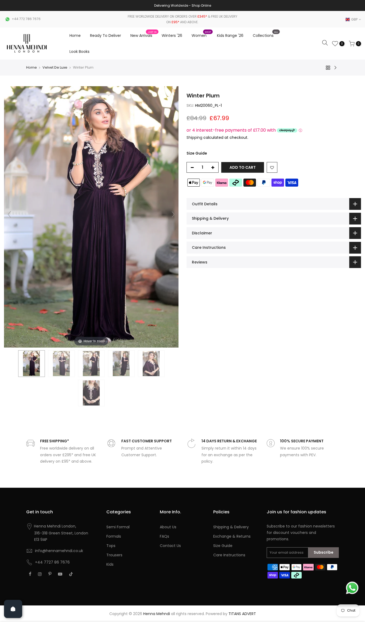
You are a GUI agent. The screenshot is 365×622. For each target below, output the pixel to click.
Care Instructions (229, 555)
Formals (113, 536)
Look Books (79, 51)
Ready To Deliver (105, 35)
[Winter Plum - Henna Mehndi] (31, 363)
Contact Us (170, 545)
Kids (110, 564)
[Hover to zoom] (91, 216)
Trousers (114, 555)
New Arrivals (143, 34)
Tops (110, 545)
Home (75, 35)
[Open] (13, 609)
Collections (265, 34)
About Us (168, 527)
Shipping (194, 137)
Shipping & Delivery (231, 527)
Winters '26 (172, 35)
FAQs (164, 536)
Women (201, 34)
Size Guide (197, 153)
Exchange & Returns (232, 536)
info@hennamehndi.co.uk (59, 550)
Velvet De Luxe (54, 67)
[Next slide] (173, 214)
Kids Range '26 (230, 35)
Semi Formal (118, 527)
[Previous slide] (9, 214)
